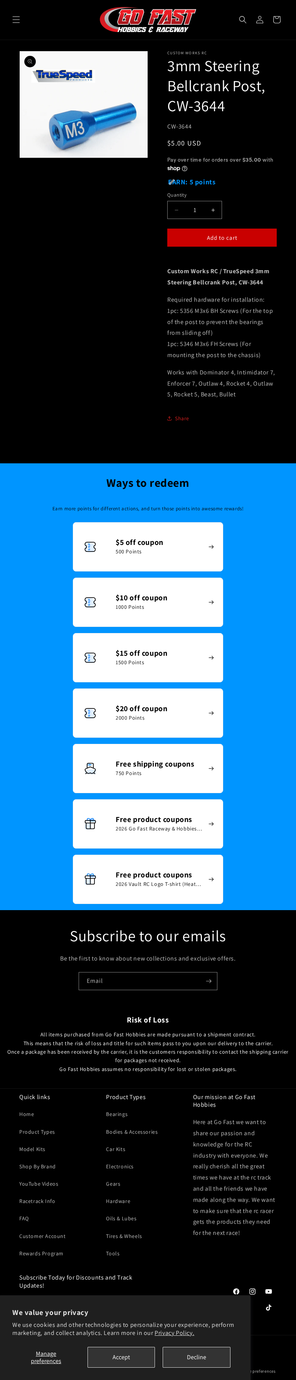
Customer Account (42, 1236)
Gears (113, 1183)
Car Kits (115, 1149)
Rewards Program (41, 1253)
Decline (196, 1357)
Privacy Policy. (174, 1333)
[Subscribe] (208, 981)
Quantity (177, 195)
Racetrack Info (37, 1201)
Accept (121, 1357)
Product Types (37, 1131)
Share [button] (182, 418)
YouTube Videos (38, 1183)
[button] (16, 19)
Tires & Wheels (124, 1236)
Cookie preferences (257, 1371)
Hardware (118, 1201)
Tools (112, 1253)
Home (26, 1114)
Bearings (117, 1114)
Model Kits (32, 1149)
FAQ (24, 1218)
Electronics (120, 1166)
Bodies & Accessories (132, 1131)
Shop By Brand (37, 1166)
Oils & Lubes (121, 1218)
